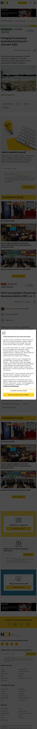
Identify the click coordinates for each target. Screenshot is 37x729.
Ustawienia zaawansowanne (18, 391)
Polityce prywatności (11, 386)
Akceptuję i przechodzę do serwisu (18, 395)
